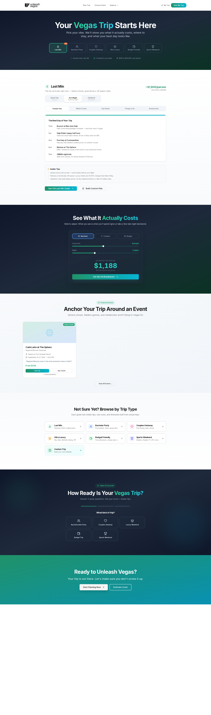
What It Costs (81, 109)
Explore (113, 5)
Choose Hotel (100, 5)
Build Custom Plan (94, 188)
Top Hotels (105, 109)
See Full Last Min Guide (59, 188)
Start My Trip (179, 5)
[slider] (103, 246)
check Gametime (50, 374)
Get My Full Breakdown (104, 277)
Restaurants (154, 109)
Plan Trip (86, 5)
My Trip (167, 5)
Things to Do (130, 109)
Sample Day (57, 109)
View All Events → (105, 384)
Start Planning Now (92, 587)
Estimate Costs (120, 587)
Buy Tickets (61, 371)
